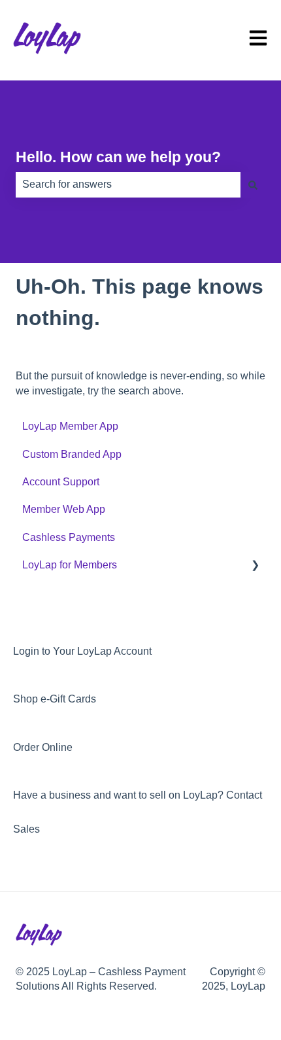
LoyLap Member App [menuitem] (70, 426)
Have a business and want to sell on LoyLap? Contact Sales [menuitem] (137, 811)
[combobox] (128, 184)
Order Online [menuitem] (43, 747)
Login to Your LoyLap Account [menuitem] (82, 651)
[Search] (252, 184)
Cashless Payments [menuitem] (68, 537)
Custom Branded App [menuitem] (72, 454)
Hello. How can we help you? (118, 156)
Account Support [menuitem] (60, 481)
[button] (254, 566)
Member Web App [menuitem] (63, 509)
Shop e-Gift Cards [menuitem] (54, 698)
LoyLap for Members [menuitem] (69, 564)
